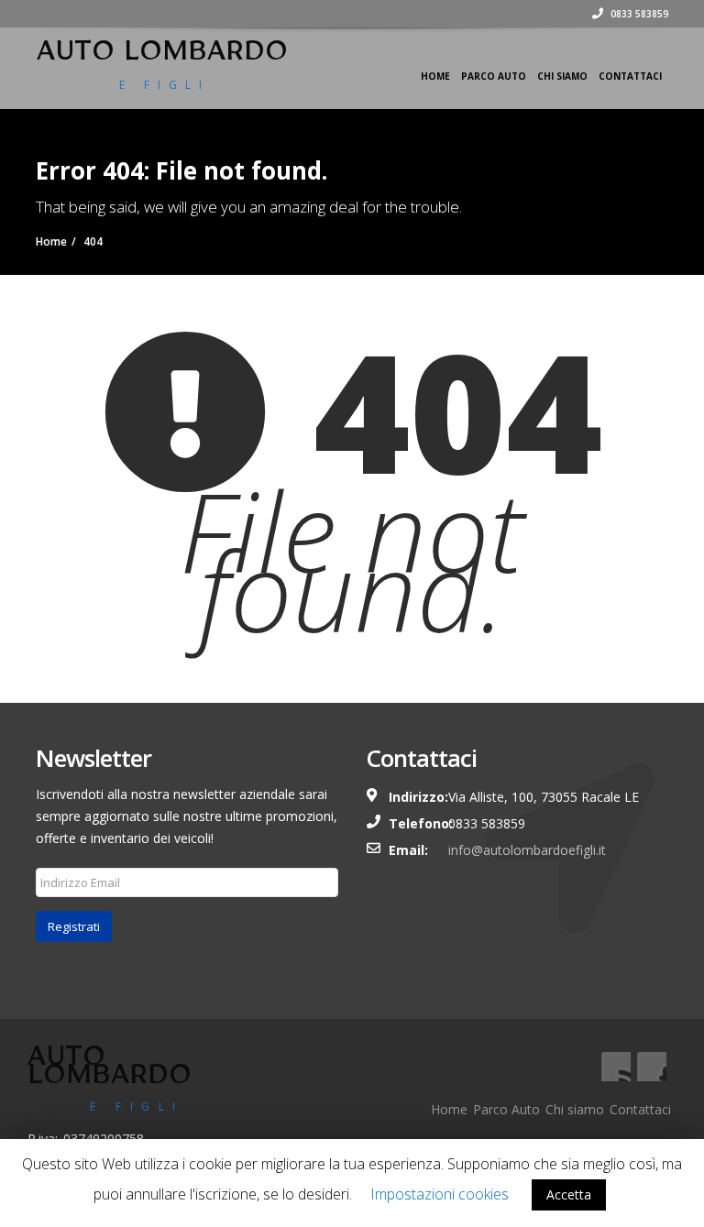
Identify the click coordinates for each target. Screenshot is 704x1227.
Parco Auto (493, 76)
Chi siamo (562, 76)
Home (435, 76)
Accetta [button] (568, 1194)
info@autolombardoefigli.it (527, 850)
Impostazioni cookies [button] (439, 1194)
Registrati (74, 926)
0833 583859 (638, 13)
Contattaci (630, 76)
